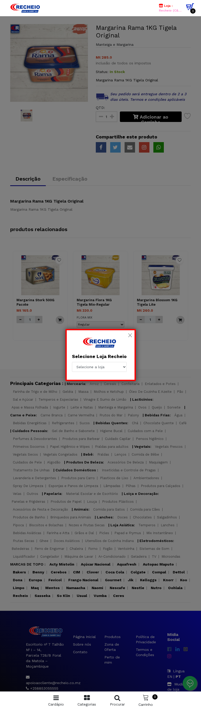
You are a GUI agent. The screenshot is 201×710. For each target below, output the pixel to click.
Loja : (170, 8)
